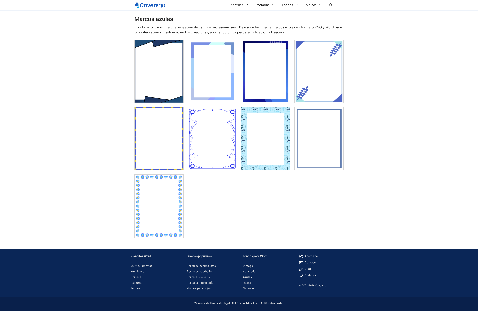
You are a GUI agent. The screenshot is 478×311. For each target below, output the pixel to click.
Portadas (263, 5)
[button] (330, 5)
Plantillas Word (141, 256)
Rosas (247, 282)
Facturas (136, 282)
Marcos (311, 5)
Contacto (310, 262)
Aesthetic (249, 271)
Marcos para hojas (199, 288)
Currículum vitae (142, 266)
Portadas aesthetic (199, 271)
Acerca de (311, 256)
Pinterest (310, 275)
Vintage (248, 266)
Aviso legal (223, 303)
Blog (307, 269)
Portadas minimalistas (201, 266)
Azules (247, 277)
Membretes (138, 271)
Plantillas (236, 5)
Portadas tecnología (200, 282)
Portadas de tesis (198, 277)
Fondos (287, 5)
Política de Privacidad (245, 303)
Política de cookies (272, 303)
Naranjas (248, 288)
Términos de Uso (204, 303)
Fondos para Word (255, 256)
